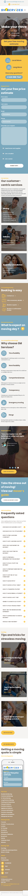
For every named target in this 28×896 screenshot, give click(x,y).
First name (4, 97)
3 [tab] (15, 467)
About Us (3, 858)
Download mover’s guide (11, 500)
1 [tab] (10, 467)
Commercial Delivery (7, 810)
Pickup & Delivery (6, 804)
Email (2, 111)
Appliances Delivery (6, 808)
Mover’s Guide (5, 852)
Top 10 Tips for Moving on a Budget (13, 659)
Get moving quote (9, 744)
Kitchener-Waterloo (7, 834)
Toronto (3, 822)
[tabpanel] (14, 440)
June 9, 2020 (7, 722)
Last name (4, 104)
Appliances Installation (7, 814)
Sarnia (3, 838)
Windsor (3, 842)
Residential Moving (6, 794)
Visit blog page (8, 732)
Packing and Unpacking (7, 802)
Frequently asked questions (9, 850)
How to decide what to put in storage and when (14, 718)
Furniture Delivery (6, 806)
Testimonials (5, 860)
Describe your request (8, 125)
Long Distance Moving (7, 800)
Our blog (3, 848)
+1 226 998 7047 (14, 77)
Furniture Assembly (6, 812)
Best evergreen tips (9, 663)
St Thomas (4, 828)
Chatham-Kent (5, 840)
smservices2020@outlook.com (11, 884)
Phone (3, 118)
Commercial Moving (7, 796)
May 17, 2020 (7, 692)
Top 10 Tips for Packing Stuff (12, 688)
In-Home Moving (6, 798)
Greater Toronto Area (7, 824)
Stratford (4, 830)
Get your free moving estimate (14, 42)
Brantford (4, 836)
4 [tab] (18, 467)
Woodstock (4, 832)
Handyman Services (7, 816)
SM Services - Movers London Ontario (11, 892)
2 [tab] (12, 467)
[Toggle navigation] (25, 10)
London (3, 826)
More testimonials (9, 471)
